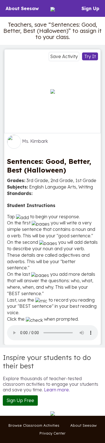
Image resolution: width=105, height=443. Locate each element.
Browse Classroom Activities (33, 425)
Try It (90, 56)
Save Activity (64, 56)
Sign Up (90, 8)
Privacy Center (52, 433)
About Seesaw (22, 8)
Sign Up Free (20, 400)
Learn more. (57, 389)
